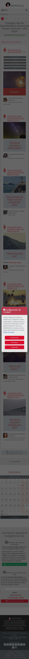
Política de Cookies (8, 332)
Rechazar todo (14, 337)
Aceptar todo (14, 347)
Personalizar (14, 342)
